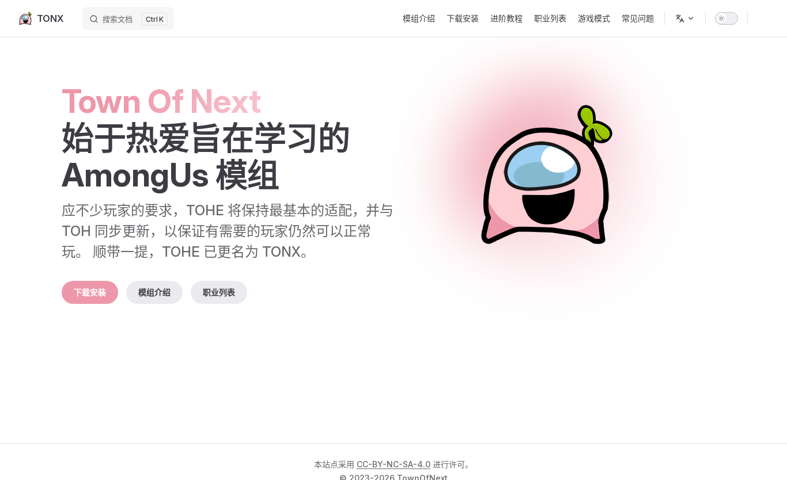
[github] (762, 18)
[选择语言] (685, 18)
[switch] (726, 18)
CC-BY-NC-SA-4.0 (393, 464)
